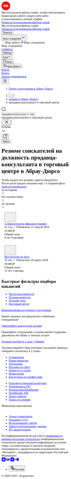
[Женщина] (10, 217)
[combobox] (18, 114)
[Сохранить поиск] (5, 137)
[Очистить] (6, 122)
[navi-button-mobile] (5, 81)
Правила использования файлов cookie (25, 29)
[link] (7, 61)
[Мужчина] (10, 250)
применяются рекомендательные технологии (31, 437)
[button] (5, 69)
